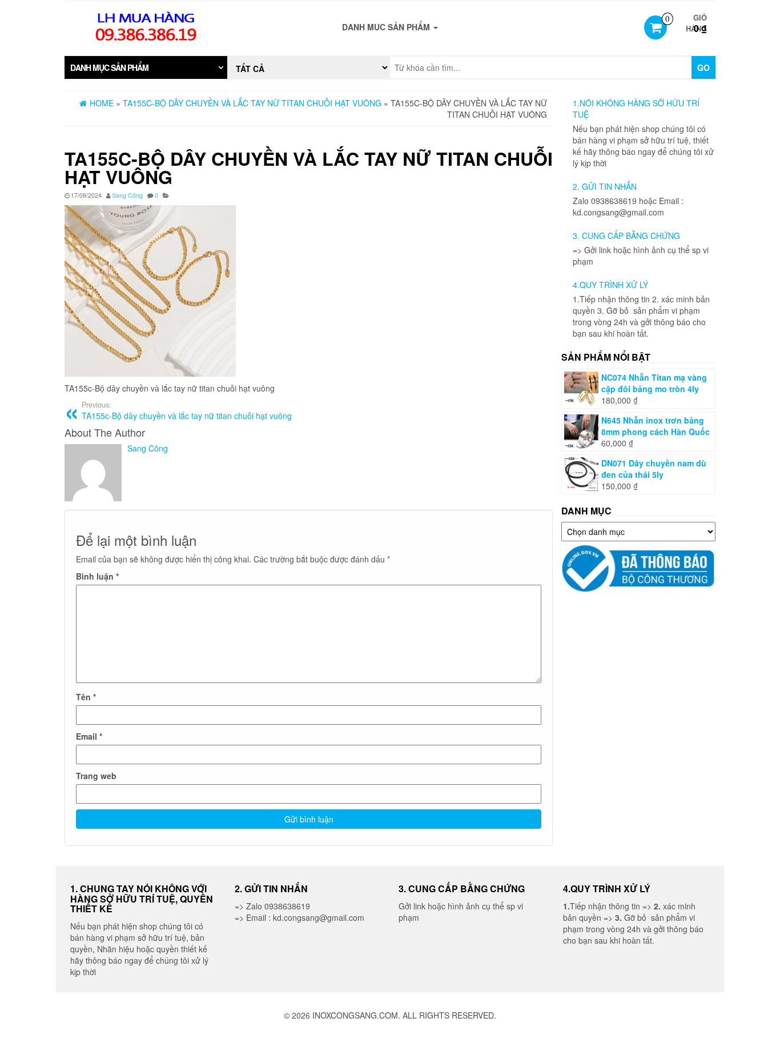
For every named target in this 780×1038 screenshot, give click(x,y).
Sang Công (127, 195)
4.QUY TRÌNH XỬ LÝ (610, 284)
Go (703, 67)
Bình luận (97, 576)
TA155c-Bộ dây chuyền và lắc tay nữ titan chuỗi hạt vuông (187, 410)
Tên (86, 696)
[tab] (146, 67)
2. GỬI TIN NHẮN (605, 186)
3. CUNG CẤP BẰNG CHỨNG (626, 235)
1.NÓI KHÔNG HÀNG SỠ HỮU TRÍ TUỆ (636, 108)
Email (89, 736)
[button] (146, 67)
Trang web (96, 775)
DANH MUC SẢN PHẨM (387, 27)
